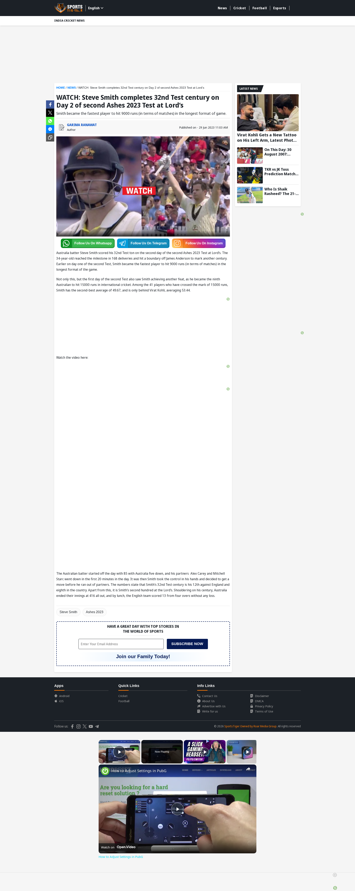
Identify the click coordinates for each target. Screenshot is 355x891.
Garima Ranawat (82, 125)
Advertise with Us (214, 706)
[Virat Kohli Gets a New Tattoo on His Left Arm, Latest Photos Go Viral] (268, 112)
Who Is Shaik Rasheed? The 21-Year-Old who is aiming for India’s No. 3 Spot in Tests (280, 191)
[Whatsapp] (50, 120)
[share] (248, 769)
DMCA (259, 701)
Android (64, 696)
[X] (50, 112)
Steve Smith (68, 612)
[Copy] (50, 137)
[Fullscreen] (137, 761)
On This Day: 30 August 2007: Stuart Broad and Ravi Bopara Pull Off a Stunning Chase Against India (279, 151)
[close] (335, 875)
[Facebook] (50, 104)
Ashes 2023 (94, 612)
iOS (61, 701)
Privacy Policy (264, 706)
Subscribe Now (187, 644)
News (222, 8)
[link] (105, 771)
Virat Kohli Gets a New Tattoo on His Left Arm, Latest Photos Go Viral (267, 137)
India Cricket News (69, 20)
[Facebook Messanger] (50, 129)
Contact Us (209, 696)
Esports (279, 8)
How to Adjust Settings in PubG (138, 770)
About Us (208, 701)
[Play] (205, 752)
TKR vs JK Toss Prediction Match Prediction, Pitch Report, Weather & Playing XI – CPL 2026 (281, 171)
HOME (60, 87)
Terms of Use (264, 711)
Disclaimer (262, 696)
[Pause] (101, 761)
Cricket (239, 8)
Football (259, 8)
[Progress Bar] (119, 758)
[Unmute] (106, 761)
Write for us (210, 711)
